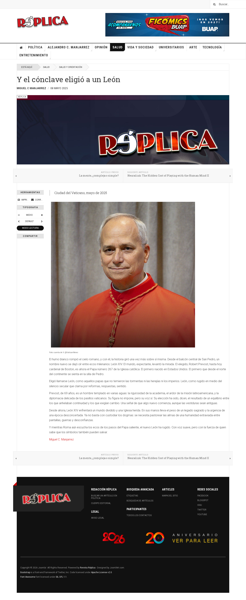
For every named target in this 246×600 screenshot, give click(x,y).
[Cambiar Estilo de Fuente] (19, 221)
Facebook (202, 495)
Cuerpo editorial (101, 503)
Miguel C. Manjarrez (61, 439)
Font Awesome (27, 577)
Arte (193, 47)
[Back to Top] (3, 596)
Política (35, 47)
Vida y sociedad (140, 47)
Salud (117, 47)
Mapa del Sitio (170, 495)
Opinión (101, 47)
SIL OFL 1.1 (61, 577)
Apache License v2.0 (101, 572)
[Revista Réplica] (43, 21)
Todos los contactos (139, 515)
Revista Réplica (87, 567)
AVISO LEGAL (97, 518)
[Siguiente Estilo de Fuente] (42, 221)
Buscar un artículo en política (104, 496)
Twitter (201, 509)
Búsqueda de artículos (140, 500)
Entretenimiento (33, 55)
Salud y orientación (70, 67)
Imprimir (26, 200)
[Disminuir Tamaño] (19, 215)
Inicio (21, 47)
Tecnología (212, 47)
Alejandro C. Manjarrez (69, 47)
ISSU (199, 505)
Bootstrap (25, 572)
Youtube (202, 514)
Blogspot (202, 500)
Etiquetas (132, 495)
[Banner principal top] (167, 24)
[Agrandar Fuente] (42, 215)
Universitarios (171, 47)
